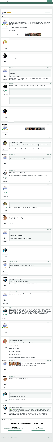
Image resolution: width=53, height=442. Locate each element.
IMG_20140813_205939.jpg (30, 409)
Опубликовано (13, 38)
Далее (5, 419)
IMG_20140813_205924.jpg (18, 409)
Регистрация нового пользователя (14, 430)
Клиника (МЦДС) (4, 3)
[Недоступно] (27, 34)
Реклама (14, 3)
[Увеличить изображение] (47, 32)
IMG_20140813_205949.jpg (41, 409)
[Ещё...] (50, 18)
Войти (38, 430)
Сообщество (9, 3)
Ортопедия (10, 13)
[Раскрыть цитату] (10, 142)
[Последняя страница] (6, 16)
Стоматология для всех (5, 1)
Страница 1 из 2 (10, 419)
